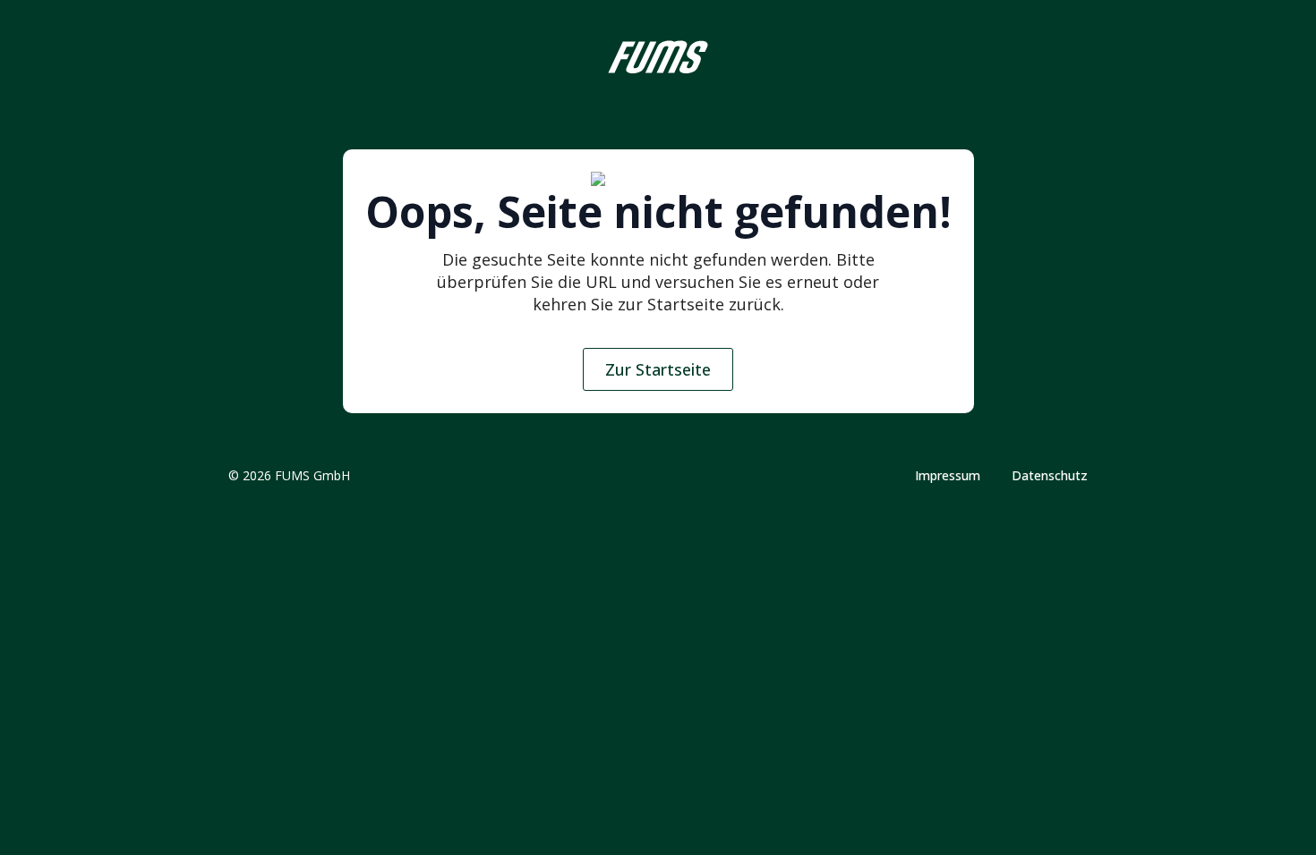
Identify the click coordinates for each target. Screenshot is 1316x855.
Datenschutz (1050, 476)
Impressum (947, 476)
